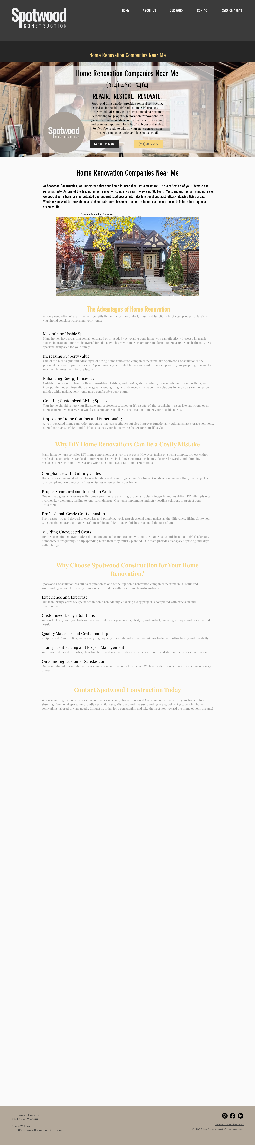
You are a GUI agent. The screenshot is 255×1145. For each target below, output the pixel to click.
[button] (235, 10)
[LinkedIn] (240, 1116)
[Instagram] (225, 1116)
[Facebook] (232, 1116)
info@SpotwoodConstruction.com (37, 1130)
